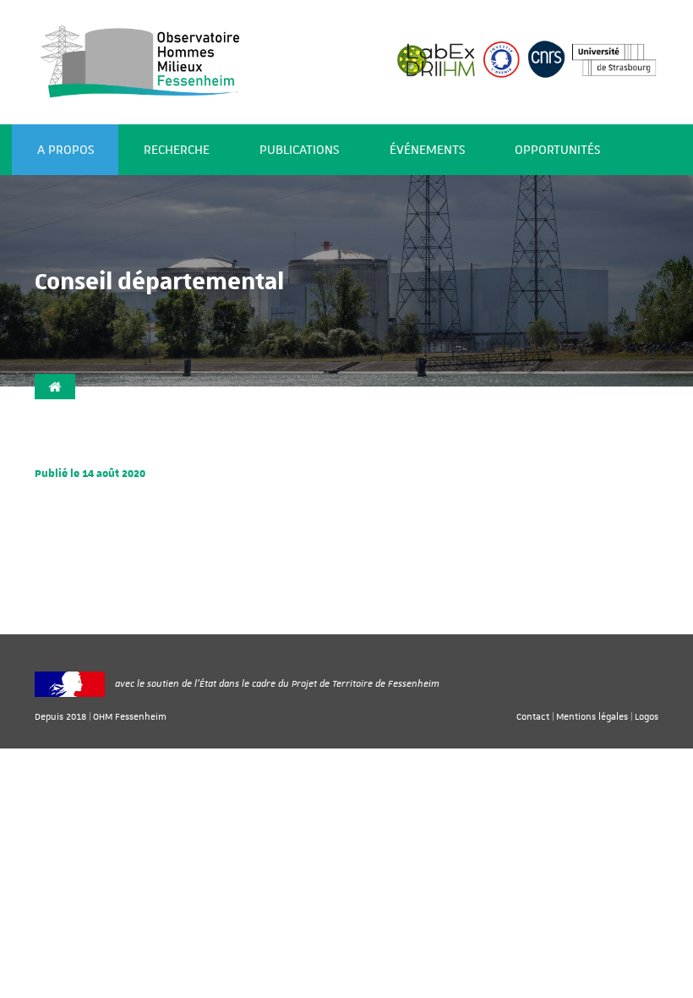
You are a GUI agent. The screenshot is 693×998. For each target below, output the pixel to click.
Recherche (177, 150)
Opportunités (557, 150)
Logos (646, 716)
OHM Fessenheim (129, 716)
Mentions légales (592, 716)
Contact (532, 716)
